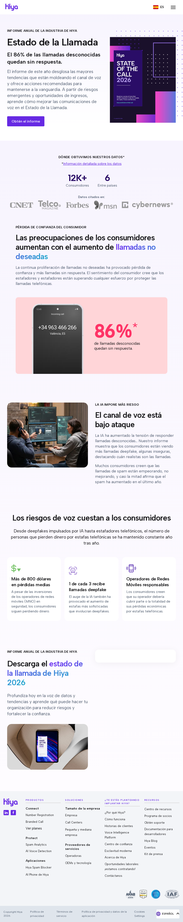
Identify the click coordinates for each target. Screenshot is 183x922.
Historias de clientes (119, 826)
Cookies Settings (139, 913)
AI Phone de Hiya (37, 874)
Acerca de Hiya (115, 857)
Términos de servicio (64, 913)
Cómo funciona (115, 819)
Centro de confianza (118, 844)
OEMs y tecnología (78, 863)
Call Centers (73, 822)
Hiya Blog (150, 840)
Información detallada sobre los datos (92, 164)
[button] (158, 7)
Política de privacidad (37, 913)
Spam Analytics (36, 844)
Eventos (150, 847)
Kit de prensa (153, 854)
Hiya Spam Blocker (39, 867)
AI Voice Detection (39, 851)
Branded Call (34, 821)
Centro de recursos (158, 809)
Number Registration (40, 815)
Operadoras (73, 855)
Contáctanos (113, 875)
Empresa (71, 815)
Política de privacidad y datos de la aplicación (104, 913)
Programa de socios (158, 816)
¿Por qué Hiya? (115, 812)
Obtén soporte (154, 822)
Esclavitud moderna (118, 851)
